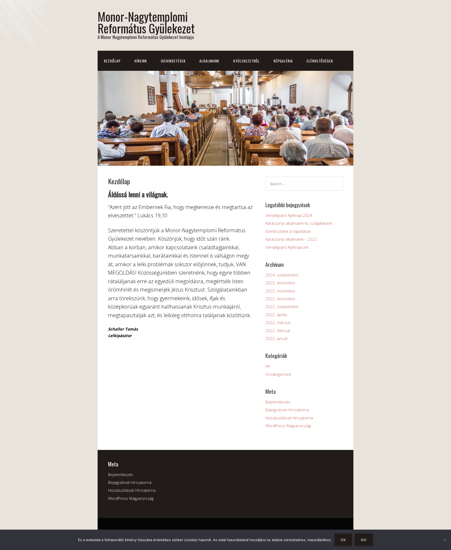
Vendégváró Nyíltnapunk (286, 247)
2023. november (280, 290)
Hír (267, 366)
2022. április (276, 314)
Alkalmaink (209, 60)
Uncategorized (278, 374)
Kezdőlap (112, 60)
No (364, 540)
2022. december (280, 298)
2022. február (277, 330)
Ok (343, 540)
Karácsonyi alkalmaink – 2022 (291, 239)
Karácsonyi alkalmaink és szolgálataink (298, 223)
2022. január (276, 338)
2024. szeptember (282, 274)
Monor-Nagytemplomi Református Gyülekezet (146, 22)
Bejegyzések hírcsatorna (287, 409)
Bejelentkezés (277, 401)
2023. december (280, 282)
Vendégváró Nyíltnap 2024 (288, 215)
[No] (444, 539)
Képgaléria (283, 60)
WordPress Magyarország (288, 425)
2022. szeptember (282, 306)
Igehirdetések (173, 60)
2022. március (278, 322)
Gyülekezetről (246, 60)
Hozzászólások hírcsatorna (289, 417)
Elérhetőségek (320, 60)
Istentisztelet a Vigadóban (288, 231)
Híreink (140, 60)
